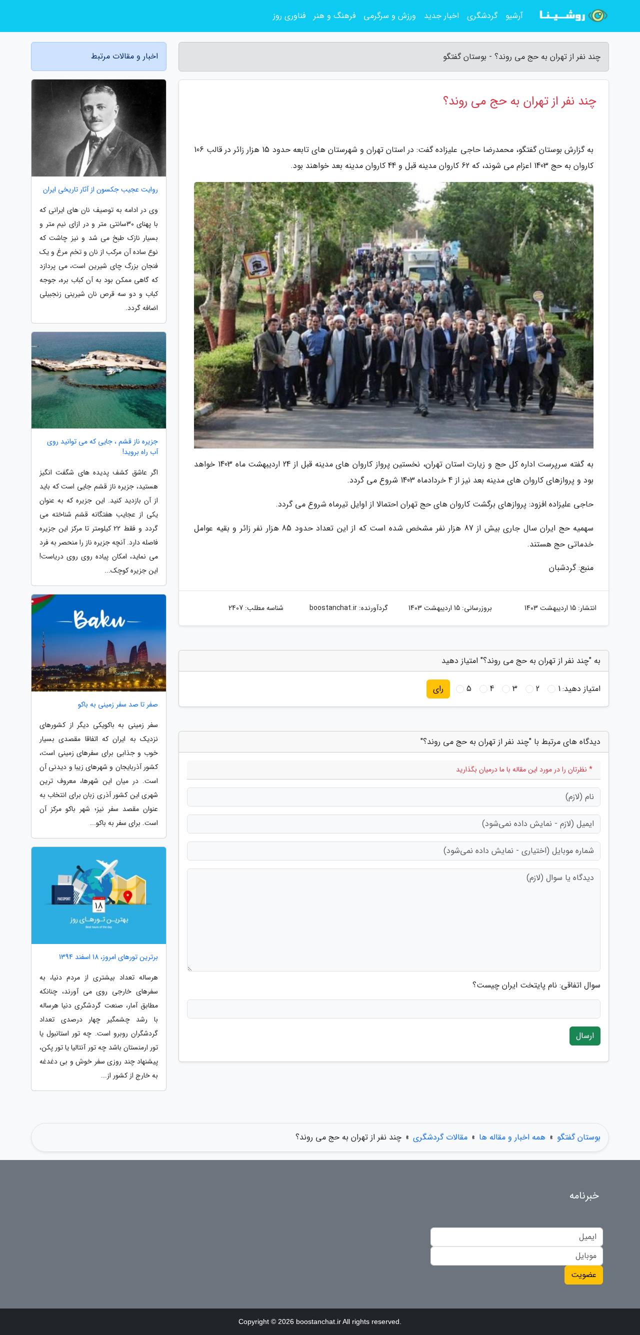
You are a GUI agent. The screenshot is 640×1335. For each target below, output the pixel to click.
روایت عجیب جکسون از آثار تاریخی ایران (100, 189)
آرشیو (514, 16)
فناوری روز (289, 16)
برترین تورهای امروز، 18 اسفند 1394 (108, 957)
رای (438, 688)
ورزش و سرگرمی (390, 16)
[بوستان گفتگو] (572, 16)
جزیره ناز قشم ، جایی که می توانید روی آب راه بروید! (102, 447)
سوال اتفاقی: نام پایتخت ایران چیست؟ (536, 986)
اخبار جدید (441, 16)
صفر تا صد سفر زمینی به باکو (118, 705)
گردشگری (482, 16)
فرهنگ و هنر (335, 16)
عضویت (583, 1274)
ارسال (585, 1036)
